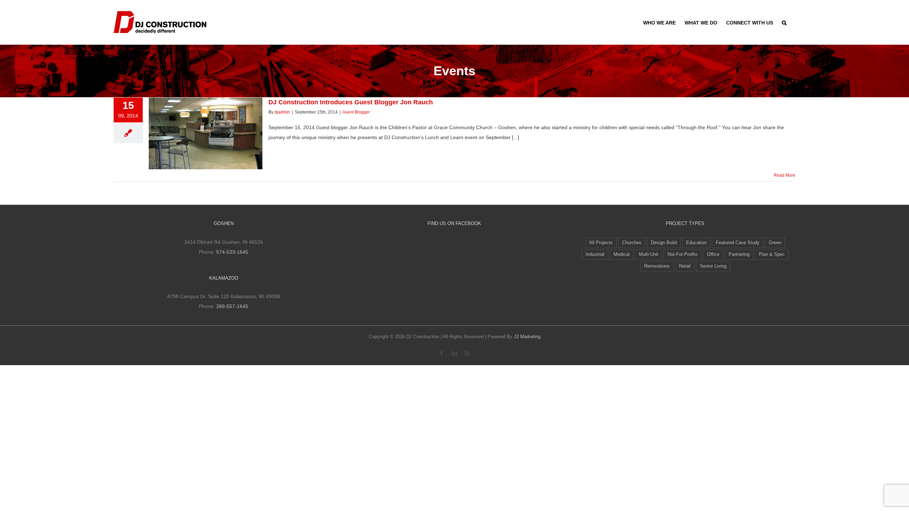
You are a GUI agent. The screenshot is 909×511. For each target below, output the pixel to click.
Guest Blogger (356, 112)
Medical (622, 254)
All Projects (601, 242)
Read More (784, 175)
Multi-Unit (648, 254)
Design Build (664, 242)
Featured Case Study (738, 242)
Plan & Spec (772, 254)
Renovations (657, 266)
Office (713, 254)
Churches (632, 242)
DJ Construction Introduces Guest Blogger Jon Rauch (192, 123)
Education (696, 242)
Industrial (595, 254)
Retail (685, 266)
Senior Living (713, 266)
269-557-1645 (232, 306)
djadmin (282, 112)
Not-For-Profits (683, 254)
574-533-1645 (232, 252)
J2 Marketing (527, 336)
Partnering (739, 254)
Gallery (218, 123)
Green (775, 242)
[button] (784, 22)
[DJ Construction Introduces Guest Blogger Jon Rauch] (205, 133)
